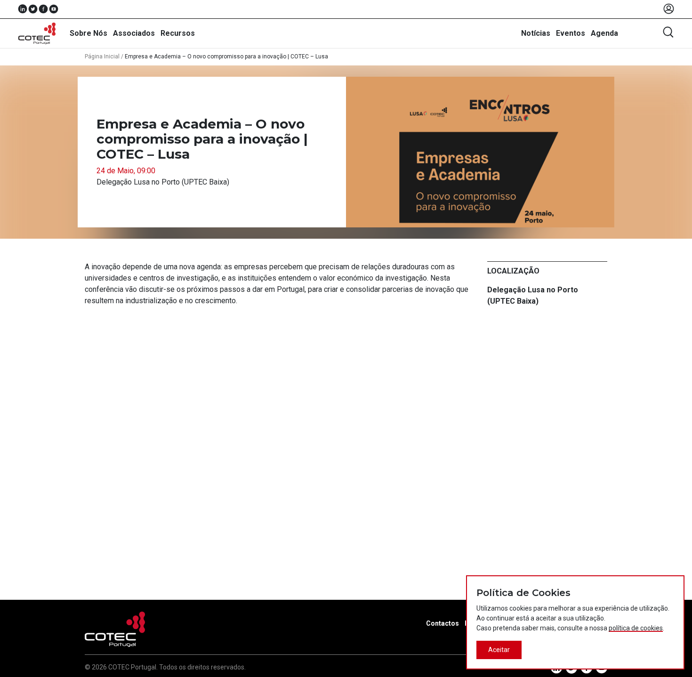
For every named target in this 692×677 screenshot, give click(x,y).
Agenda (604, 33)
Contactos (442, 623)
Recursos (178, 33)
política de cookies (636, 628)
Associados (134, 33)
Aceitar (499, 649)
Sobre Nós (88, 33)
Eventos (570, 33)
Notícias (535, 33)
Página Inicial (102, 56)
